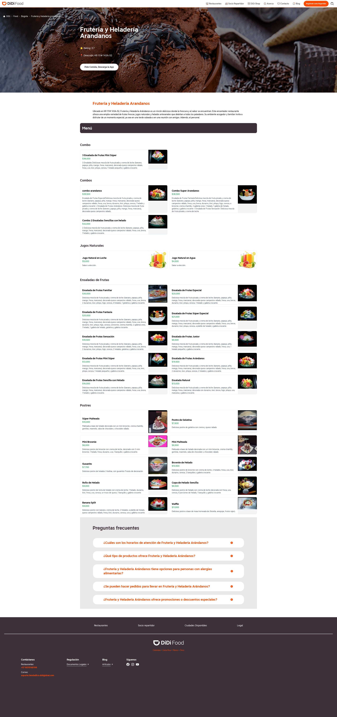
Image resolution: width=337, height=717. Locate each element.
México (175, 650)
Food (15, 16)
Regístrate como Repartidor (316, 4)
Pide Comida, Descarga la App (99, 67)
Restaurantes (101, 625)
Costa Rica (166, 650)
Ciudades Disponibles (196, 625)
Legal (240, 625)
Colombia (156, 650)
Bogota (24, 16)
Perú (182, 650)
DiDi (8, 16)
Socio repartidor (146, 625)
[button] (316, 4)
